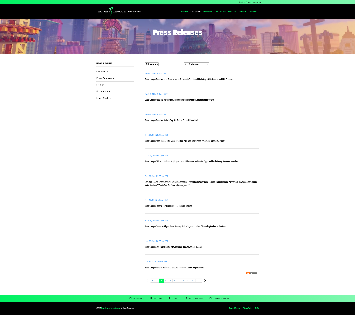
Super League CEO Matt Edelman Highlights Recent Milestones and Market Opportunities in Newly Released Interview (191, 162)
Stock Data (232, 11)
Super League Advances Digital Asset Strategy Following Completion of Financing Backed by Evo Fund (185, 227)
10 (193, 281)
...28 (199, 281)
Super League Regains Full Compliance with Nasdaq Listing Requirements (174, 268)
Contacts (176, 298)
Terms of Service (234, 308)
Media (99, 84)
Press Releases (104, 78)
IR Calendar (102, 91)
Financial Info (220, 11)
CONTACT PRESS (220, 298)
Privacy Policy (247, 308)
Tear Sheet (158, 298)
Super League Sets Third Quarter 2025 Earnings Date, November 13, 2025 (173, 247)
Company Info (208, 11)
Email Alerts (102, 98)
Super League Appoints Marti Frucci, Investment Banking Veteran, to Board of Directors (179, 100)
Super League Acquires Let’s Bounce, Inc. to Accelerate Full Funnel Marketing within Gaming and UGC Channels (189, 79)
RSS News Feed (196, 298)
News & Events (196, 11)
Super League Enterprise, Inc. (111, 308)
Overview (184, 11)
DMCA (257, 308)
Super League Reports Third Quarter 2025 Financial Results (168, 206)
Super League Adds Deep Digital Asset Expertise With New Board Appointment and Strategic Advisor (185, 141)
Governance (253, 11)
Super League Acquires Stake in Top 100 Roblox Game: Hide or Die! (171, 120)
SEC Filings (242, 11)
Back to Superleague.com (250, 2)
